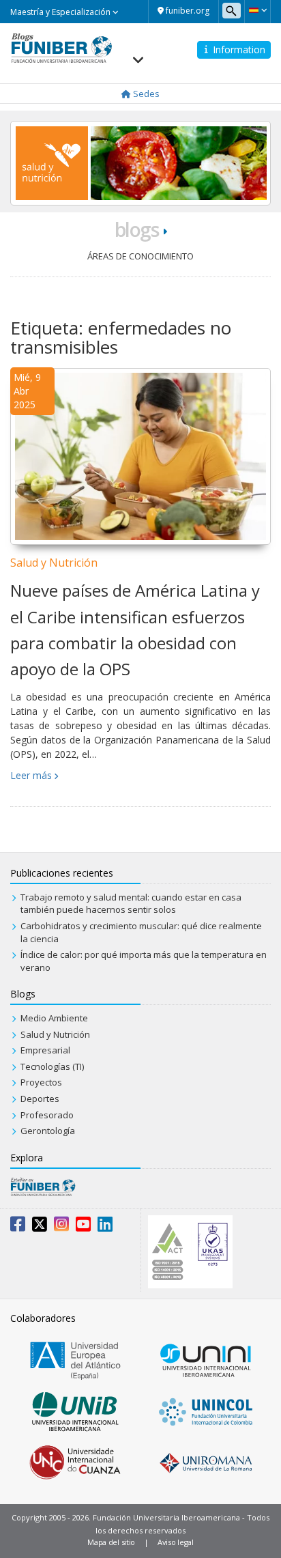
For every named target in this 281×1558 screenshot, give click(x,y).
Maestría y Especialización (61, 12)
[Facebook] (17, 1227)
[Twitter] (39, 1227)
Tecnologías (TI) (52, 1066)
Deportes (39, 1098)
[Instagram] (61, 1227)
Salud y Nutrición (54, 562)
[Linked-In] (105, 1227)
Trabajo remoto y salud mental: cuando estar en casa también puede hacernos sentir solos (130, 903)
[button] (257, 10)
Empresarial (45, 1050)
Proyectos (41, 1082)
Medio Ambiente (54, 1018)
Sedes (145, 93)
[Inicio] (61, 47)
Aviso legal (176, 1542)
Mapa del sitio (111, 1542)
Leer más (31, 775)
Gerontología (47, 1130)
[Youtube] (83, 1227)
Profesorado (47, 1115)
